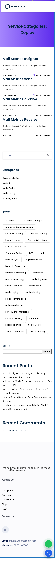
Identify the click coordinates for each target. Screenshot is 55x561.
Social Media (34, 324)
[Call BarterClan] (48, 553)
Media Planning (33, 292)
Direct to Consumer (15, 266)
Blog (4, 504)
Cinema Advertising (37, 240)
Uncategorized (10, 198)
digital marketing (34, 259)
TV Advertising (38, 331)
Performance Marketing (17, 311)
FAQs (5, 508)
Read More (8, 75)
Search (6, 345)
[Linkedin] (5, 529)
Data (43, 253)
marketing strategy (14, 279)
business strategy (38, 233)
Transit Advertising (14, 331)
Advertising (10, 220)
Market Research (13, 285)
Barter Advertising (14, 233)
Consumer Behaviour (15, 246)
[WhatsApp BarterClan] (48, 544)
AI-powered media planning (19, 227)
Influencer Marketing (15, 272)
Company (7, 490)
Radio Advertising (13, 318)
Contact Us (8, 499)
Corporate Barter (11, 178)
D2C (31, 253)
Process (6, 495)
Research (34, 318)
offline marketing (14, 305)
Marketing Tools (39, 279)
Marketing (7, 183)
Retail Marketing (13, 324)
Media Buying (9, 193)
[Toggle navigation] (51, 6)
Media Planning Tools (15, 298)
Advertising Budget (32, 220)
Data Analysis (12, 259)
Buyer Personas (12, 240)
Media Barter (9, 188)
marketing (38, 272)
